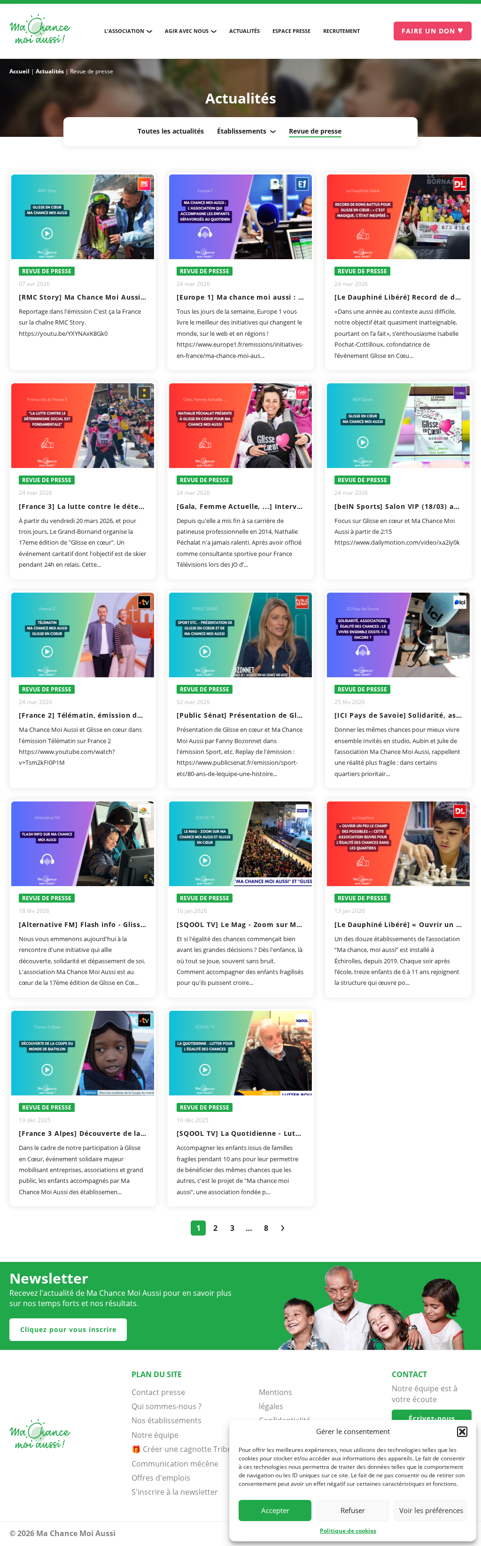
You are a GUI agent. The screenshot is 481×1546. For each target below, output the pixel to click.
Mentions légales (275, 1399)
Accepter (275, 1510)
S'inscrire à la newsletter (175, 1492)
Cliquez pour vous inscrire (68, 1329)
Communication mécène (175, 1464)
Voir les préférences (431, 1510)
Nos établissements (167, 1420)
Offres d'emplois (161, 1478)
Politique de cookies (348, 1531)
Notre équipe (155, 1435)
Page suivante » (282, 1228)
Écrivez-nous (432, 1418)
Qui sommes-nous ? (167, 1406)
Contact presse (158, 1392)
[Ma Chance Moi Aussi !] (39, 31)
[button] (462, 1431)
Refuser (353, 1510)
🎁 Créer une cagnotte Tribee (184, 1449)
